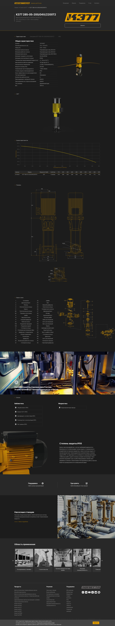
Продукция (66, 3)
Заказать (82, 25)
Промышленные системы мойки (53, 597)
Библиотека (69, 592)
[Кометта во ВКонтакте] (86, 592)
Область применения (69, 606)
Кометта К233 (18, 603)
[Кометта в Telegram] (96, 592)
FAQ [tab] (59, 36)
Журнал (74, 3)
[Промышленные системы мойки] (43, 558)
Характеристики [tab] (21, 36)
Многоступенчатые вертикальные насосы (25, 594)
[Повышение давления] (82, 558)
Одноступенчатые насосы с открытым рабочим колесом (26, 597)
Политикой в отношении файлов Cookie (46, 622)
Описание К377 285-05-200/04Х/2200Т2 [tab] (42, 36)
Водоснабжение (50, 592)
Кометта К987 (18, 611)
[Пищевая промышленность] (63, 558)
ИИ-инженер (69, 590)
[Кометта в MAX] (99, 592)
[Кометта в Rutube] (83, 592)
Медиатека (69, 594)
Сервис (68, 596)
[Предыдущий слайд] (13, 560)
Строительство (50, 599)
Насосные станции (51, 590)
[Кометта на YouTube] (89, 592)
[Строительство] (24, 558)
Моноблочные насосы (20, 592)
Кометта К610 (17, 609)
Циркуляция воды (51, 601)
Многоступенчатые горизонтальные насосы (25, 590)
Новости (68, 603)
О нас (89, 3)
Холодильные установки (52, 594)
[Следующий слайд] (102, 560)
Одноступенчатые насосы (21, 601)
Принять (96, 622)
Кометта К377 (18, 607)
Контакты (96, 3)
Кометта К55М (18, 613)
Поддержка (82, 3)
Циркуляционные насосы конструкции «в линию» (27, 599)
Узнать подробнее (23, 521)
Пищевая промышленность (53, 603)
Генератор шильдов (69, 610)
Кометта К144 (18, 605)
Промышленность (51, 605)
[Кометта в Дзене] (92, 592)
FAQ (67, 599)
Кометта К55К (18, 615)
